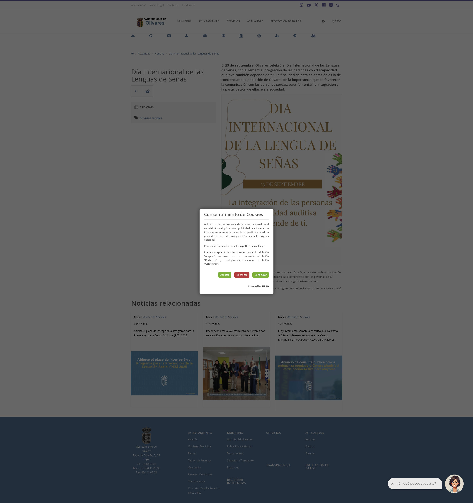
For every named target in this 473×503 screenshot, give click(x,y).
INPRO (265, 286)
